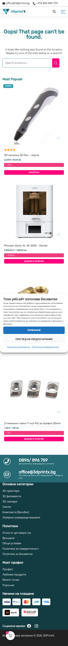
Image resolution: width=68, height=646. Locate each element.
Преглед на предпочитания (34, 339)
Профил (7, 569)
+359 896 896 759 (47, 3)
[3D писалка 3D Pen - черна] (34, 115)
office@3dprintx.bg (18, 3)
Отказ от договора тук (16, 533)
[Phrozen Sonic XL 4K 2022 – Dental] (34, 211)
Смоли (6, 507)
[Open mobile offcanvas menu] (63, 11)
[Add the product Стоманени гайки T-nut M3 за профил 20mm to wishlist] (58, 412)
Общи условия (11, 543)
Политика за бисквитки (18, 346)
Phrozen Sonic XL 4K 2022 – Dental (25, 245)
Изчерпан (34, 172)
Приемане (34, 330)
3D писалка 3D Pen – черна (21, 155)
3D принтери (10, 491)
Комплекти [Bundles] (15, 512)
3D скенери (9, 501)
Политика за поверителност (45, 346)
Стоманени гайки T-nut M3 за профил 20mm (32, 423)
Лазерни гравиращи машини (21, 517)
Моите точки (10, 580)
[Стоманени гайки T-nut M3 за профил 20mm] (34, 389)
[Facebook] (29, 626)
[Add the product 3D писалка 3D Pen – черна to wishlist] (58, 138)
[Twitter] (36, 626)
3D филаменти (11, 496)
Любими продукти (14, 574)
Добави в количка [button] (34, 261)
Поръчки (8, 585)
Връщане (8, 538)
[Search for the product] (55, 63)
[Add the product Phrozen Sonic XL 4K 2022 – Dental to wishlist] (58, 235)
